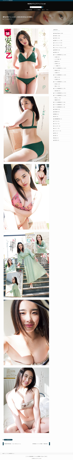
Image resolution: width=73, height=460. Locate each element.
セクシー (56, 128)
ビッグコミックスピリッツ (60, 47)
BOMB (56, 52)
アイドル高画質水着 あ (7, 19)
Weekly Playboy (58, 33)
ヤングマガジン (58, 45)
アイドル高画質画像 (30, 456)
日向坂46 (56, 111)
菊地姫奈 (57, 70)
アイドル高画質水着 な (59, 88)
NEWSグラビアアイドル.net (37, 3)
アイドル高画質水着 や (59, 102)
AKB (56, 116)
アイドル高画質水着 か (60, 68)
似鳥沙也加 (57, 90)
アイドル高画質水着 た (60, 81)
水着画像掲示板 (58, 118)
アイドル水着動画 (37, 456)
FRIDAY (57, 35)
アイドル (56, 121)
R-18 (45, 456)
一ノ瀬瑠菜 (57, 65)
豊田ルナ (57, 86)
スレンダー (57, 126)
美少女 (56, 137)
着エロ (43, 456)
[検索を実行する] (42, 7)
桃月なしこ (58, 97)
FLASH (57, 38)
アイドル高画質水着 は (60, 93)
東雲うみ (57, 77)
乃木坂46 (57, 109)
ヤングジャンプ (58, 42)
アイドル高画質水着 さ (60, 74)
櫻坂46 (56, 114)
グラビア (56, 123)
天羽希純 (57, 63)
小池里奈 (57, 72)
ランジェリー (57, 130)
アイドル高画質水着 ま (60, 95)
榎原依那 (57, 61)
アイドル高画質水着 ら (59, 104)
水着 (56, 135)
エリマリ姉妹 (58, 59)
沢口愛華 (57, 79)
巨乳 (56, 133)
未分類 (56, 140)
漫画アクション (58, 40)
